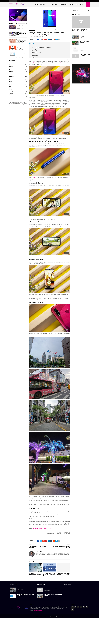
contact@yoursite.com (38, 610)
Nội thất (10, 83)
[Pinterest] (81, 607)
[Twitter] (75, 607)
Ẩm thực (10, 63)
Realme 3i (35, 62)
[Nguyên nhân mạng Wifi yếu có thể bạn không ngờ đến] (13, 596)
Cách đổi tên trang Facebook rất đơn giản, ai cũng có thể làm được (49, 575)
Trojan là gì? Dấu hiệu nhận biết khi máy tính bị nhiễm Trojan (20, 47)
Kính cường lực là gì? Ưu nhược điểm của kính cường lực (35, 575)
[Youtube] (72, 609)
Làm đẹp (11, 78)
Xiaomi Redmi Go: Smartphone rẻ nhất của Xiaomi (42, 528)
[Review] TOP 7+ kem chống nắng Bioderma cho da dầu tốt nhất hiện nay (21, 40)
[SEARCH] (88, 10)
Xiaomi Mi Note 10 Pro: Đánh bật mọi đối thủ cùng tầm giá (21, 33)
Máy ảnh (10, 81)
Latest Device (79, 4)
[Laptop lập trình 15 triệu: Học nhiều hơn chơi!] (13, 590)
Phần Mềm (11, 84)
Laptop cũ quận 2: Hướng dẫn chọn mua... (84, 42)
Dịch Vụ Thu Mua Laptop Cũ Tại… (25, 0)
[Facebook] (72, 607)
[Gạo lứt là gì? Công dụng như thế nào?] (12, 27)
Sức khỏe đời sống (12, 89)
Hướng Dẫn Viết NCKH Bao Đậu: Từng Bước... (85, 55)
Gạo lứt (10, 74)
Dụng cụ (10, 73)
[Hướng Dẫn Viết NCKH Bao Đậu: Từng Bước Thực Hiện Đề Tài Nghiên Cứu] (75, 56)
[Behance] (87, 607)
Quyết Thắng (32, 36)
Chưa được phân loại (13, 64)
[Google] (84, 607)
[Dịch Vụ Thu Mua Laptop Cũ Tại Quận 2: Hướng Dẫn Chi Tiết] (81, 22)
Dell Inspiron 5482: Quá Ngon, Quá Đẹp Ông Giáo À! (61, 547)
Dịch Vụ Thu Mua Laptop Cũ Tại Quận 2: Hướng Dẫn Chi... (80, 30)
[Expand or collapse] (69, 44)
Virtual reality (63, 4)
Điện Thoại (11, 71)
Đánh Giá (11, 66)
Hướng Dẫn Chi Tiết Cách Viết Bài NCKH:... (84, 48)
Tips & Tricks (42, 4)
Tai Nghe (11, 91)
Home (36, 4)
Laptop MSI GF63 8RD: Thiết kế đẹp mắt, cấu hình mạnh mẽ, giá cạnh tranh (63, 575)
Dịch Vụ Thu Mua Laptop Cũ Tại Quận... (84, 35)
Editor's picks (14, 584)
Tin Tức (10, 94)
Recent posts (13, 23)
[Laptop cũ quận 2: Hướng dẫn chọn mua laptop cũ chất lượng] (75, 43)
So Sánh (10, 88)
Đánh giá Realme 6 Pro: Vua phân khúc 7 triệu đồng (38, 547)
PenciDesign (61, 616)
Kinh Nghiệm (11, 76)
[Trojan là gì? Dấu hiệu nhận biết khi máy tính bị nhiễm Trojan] (12, 48)
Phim (10, 86)
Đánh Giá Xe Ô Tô (12, 68)
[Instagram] (78, 607)
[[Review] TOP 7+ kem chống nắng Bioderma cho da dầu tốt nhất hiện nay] (12, 41)
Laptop (10, 79)
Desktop (10, 69)
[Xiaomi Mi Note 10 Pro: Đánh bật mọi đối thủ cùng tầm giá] (12, 34)
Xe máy (10, 96)
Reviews (72, 4)
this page (24, 104)
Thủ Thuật (11, 93)
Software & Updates (52, 4)
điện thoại (36, 177)
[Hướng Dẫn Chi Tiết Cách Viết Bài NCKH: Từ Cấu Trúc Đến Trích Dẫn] (75, 50)
